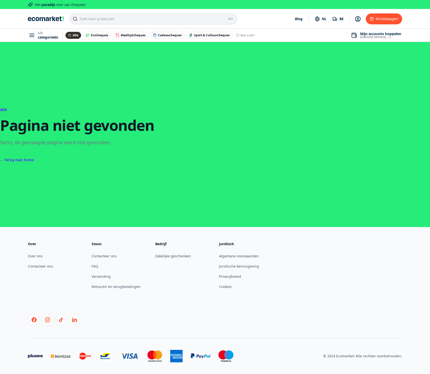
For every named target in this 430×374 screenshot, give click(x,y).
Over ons (35, 256)
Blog (299, 18)
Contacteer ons (40, 266)
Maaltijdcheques (133, 35)
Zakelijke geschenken (173, 256)
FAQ (95, 266)
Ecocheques (99, 35)
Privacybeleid (230, 276)
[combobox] (320, 18)
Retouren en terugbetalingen (116, 286)
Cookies (225, 286)
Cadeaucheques (170, 35)
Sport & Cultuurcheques (212, 35)
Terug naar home (17, 159)
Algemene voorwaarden (239, 256)
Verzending (101, 276)
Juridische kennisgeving (239, 266)
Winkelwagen (387, 18)
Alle (75, 35)
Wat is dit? (247, 35)
